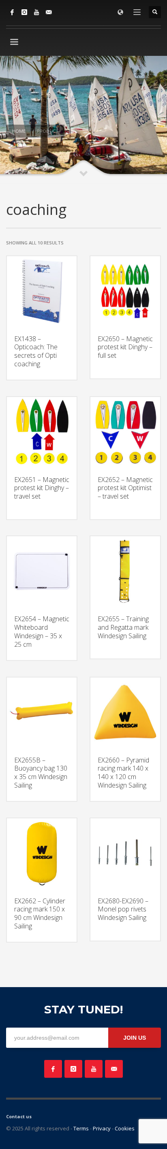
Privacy (102, 1128)
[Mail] (49, 12)
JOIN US (134, 1037)
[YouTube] (36, 12)
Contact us (19, 1116)
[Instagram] (24, 12)
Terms (81, 1128)
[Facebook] (12, 12)
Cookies (125, 1128)
